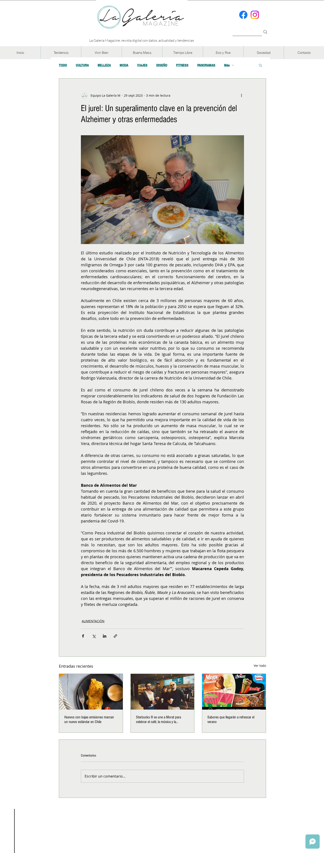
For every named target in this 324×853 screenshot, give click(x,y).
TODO (63, 65)
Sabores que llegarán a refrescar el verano (230, 719)
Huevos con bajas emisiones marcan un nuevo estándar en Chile (89, 719)
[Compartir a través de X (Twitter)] (94, 636)
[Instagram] (254, 14)
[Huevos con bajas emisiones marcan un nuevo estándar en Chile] (91, 692)
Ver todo (260, 665)
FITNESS (182, 65)
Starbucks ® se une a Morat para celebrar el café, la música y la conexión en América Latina (158, 719)
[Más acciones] (241, 95)
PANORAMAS (206, 65)
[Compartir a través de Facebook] (83, 636)
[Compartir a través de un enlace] (115, 636)
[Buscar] (247, 29)
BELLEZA (104, 65)
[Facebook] (243, 14)
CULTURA (82, 65)
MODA (124, 65)
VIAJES (142, 65)
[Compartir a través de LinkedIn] (104, 636)
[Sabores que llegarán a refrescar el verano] (234, 692)
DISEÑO (161, 65)
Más (227, 65)
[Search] (265, 32)
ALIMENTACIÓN (93, 621)
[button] (61, 52)
